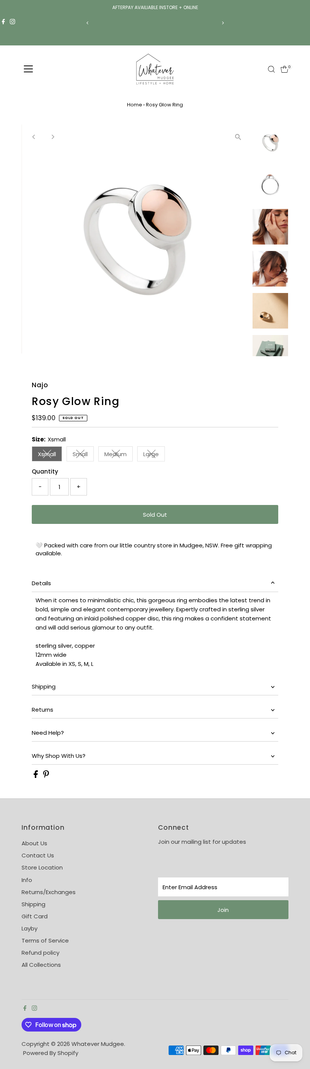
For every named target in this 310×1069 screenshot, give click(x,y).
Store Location (42, 867)
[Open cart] (284, 69)
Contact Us (38, 855)
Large (154, 455)
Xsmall (50, 455)
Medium (118, 455)
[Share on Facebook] (36, 776)
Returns (42, 710)
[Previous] (87, 22)
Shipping (44, 686)
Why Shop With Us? (58, 756)
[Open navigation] (28, 69)
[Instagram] (12, 23)
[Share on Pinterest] (46, 776)
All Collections (41, 965)
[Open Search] (271, 69)
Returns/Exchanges (49, 892)
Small (83, 455)
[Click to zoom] (238, 136)
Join (223, 910)
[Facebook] (3, 23)
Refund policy (40, 953)
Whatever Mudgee (97, 1044)
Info (27, 880)
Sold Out (155, 515)
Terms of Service (45, 940)
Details (41, 583)
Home (134, 104)
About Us (34, 843)
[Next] (222, 22)
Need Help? (48, 733)
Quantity (45, 471)
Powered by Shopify (50, 1053)
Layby (29, 928)
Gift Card (35, 916)
